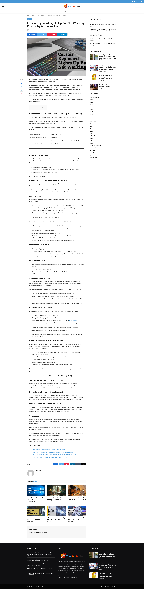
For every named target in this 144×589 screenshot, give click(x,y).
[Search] (141, 1)
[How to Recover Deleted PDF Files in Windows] (36, 490)
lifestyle (92, 124)
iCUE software (73, 320)
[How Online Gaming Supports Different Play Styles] (94, 87)
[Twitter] (21, 86)
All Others (92, 100)
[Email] (21, 100)
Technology (62, 11)
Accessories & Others (95, 97)
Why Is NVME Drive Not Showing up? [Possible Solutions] (56, 518)
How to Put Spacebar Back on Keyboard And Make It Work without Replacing (54, 454)
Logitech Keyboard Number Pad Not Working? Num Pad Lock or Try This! (53, 457)
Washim (32, 30)
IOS (90, 116)
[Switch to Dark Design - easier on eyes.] (139, 1)
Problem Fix (92, 136)
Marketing (92, 128)
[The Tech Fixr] (72, 6)
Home (55, 11)
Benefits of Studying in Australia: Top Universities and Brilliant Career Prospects (107, 67)
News (91, 133)
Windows (70, 11)
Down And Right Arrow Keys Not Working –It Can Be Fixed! (48, 449)
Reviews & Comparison (95, 145)
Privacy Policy (107, 586)
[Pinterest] (21, 93)
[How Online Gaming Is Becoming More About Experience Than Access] (94, 77)
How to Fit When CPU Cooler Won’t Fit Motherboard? (35, 518)
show (44, 107)
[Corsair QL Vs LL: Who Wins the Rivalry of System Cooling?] (77, 511)
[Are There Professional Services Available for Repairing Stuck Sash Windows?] (56, 490)
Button (138, 5)
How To (91, 107)
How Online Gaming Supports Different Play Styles (102, 38)
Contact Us (114, 586)
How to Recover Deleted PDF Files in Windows (35, 498)
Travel (91, 155)
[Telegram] (21, 96)
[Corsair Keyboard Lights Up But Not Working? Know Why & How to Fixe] (56, 57)
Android (87, 11)
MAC (91, 126)
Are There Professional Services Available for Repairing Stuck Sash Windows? (56, 499)
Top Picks (92, 152)
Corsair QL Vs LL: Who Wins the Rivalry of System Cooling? (76, 518)
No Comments (47, 30)
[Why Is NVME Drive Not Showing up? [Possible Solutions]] (56, 511)
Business (92, 104)
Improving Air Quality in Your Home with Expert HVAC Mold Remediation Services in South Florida (107, 57)
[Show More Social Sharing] (69, 34)
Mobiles (79, 11)
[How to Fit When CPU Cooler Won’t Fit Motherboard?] (36, 511)
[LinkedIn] (21, 90)
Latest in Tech (93, 119)
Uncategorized (93, 157)
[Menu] (3, 6)
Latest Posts (93, 121)
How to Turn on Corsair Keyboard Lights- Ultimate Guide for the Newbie (52, 452)
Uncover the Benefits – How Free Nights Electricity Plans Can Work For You (77, 499)
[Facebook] (21, 83)
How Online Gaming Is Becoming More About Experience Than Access (105, 77)
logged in (37, 532)
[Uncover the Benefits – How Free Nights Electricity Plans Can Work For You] (77, 490)
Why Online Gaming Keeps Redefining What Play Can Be (103, 43)
